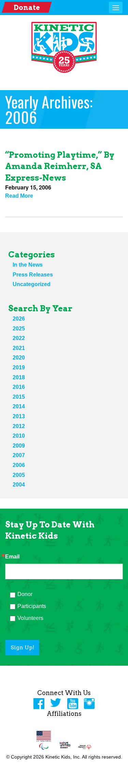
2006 (19, 465)
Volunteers (30, 618)
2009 (19, 446)
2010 (19, 436)
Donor (24, 594)
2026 (19, 319)
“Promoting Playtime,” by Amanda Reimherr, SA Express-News (59, 166)
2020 (19, 357)
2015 (19, 397)
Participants (31, 606)
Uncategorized (32, 284)
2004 (19, 484)
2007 (19, 455)
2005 (19, 475)
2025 (19, 328)
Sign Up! (22, 647)
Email (12, 557)
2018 (19, 377)
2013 (19, 416)
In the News (28, 265)
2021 (19, 348)
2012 (19, 426)
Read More (19, 196)
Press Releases (33, 275)
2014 (19, 406)
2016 (19, 387)
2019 (19, 367)
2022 (19, 338)
